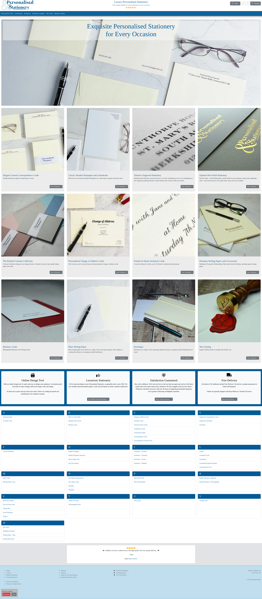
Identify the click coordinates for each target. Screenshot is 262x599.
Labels (201, 451)
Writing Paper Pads (8, 539)
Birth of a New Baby (74, 417)
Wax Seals (49, 13)
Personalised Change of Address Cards (86, 261)
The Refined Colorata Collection (18, 261)
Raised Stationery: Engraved (207, 478)
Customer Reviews (11, 577)
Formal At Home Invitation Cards (149, 261)
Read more (6, 594)
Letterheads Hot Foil (205, 467)
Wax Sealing (205, 346)
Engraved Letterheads (205, 421)
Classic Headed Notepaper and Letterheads (88, 175)
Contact (8, 573)
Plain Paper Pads (139, 478)
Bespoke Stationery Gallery (69, 577)
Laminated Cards (204, 455)
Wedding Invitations (9, 531)
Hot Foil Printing (73, 463)
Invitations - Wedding (140, 463)
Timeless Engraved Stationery (147, 175)
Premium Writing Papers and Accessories (218, 261)
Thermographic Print (74, 504)
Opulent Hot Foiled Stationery (213, 175)
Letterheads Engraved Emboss (208, 463)
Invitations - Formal (140, 459)
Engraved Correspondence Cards (208, 417)
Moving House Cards (9, 482)
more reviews (133, 559)
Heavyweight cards (73, 459)
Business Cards (10, 346)
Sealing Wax (6, 508)
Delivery (63, 570)
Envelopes (138, 346)
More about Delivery (228, 399)
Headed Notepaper (73, 451)
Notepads (71, 486)
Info (235, 3)
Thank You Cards (73, 500)
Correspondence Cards (140, 436)
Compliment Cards (139, 429)
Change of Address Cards (141, 417)
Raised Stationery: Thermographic (209, 482)
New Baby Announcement (76, 478)
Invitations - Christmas (140, 455)
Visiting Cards (203, 500)
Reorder (256, 3)
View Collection (56, 186)
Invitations (27, 13)
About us (63, 573)
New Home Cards (73, 482)
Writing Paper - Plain (9, 535)
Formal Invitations (8, 451)
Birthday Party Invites (74, 421)
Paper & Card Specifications (69, 575)
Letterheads (18, 13)
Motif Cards (6, 478)
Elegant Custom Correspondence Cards (21, 175)
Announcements (7, 417)
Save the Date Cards (9, 504)
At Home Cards (7, 421)
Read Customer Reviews (163, 399)
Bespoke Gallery (59, 13)
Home (8, 570)
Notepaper (71, 490)
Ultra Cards (137, 500)
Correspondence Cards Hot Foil (143, 440)
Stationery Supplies (38, 13)
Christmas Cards (138, 421)
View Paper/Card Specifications (98, 399)
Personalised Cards (7, 13)
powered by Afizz (256, 579)
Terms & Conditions (12, 581)
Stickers (5, 516)
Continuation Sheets (140, 433)
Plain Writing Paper (77, 346)
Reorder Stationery (11, 575)
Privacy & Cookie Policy (13, 584)
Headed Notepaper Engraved (76, 455)
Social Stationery (8, 512)
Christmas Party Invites (140, 425)
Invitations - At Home (140, 451)
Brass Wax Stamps (8, 500)
